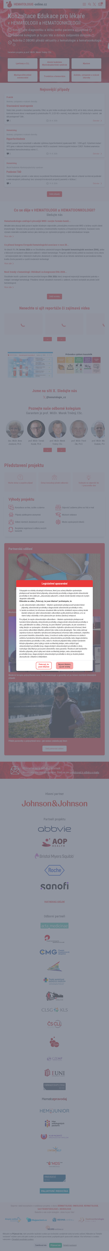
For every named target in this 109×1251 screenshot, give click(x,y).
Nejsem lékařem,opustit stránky (64, 665)
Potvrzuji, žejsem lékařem (43, 665)
